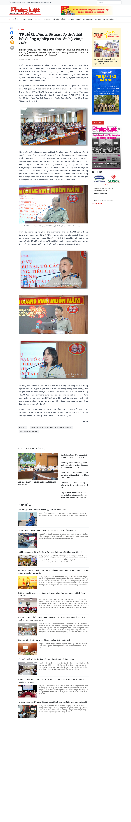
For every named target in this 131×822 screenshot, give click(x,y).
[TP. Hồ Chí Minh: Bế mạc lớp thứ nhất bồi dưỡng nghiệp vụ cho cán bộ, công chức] (25, 10)
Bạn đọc (98, 19)
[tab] (105, 184)
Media (30, 19)
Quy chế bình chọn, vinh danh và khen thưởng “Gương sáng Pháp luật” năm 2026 (105, 61)
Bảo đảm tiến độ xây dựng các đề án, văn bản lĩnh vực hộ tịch (44, 640)
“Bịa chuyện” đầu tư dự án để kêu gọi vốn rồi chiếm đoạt (42, 509)
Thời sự (15, 19)
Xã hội (63, 19)
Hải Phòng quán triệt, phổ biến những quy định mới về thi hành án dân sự (50, 552)
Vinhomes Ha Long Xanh (100, 193)
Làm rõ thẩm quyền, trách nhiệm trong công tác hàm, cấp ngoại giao (47, 530)
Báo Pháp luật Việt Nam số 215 (105, 164)
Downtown (110, 188)
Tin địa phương (108, 19)
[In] (12, 48)
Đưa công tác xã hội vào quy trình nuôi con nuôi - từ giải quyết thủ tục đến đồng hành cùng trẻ (74, 465)
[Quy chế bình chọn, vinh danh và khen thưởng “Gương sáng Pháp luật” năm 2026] (106, 48)
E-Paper (98, 122)
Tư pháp (23, 19)
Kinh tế (78, 19)
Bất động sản (88, 19)
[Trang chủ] (10, 19)
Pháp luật (55, 19)
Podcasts (46, 19)
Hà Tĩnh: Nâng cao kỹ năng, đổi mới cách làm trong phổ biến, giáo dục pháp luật (52, 702)
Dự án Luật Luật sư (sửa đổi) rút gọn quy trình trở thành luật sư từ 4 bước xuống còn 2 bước (75, 475)
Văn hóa (71, 19)
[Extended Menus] (116, 19)
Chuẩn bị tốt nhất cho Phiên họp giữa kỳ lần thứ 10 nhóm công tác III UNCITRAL (74, 485)
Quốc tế (37, 19)
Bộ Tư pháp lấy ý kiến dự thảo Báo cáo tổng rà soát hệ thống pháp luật (48, 659)
